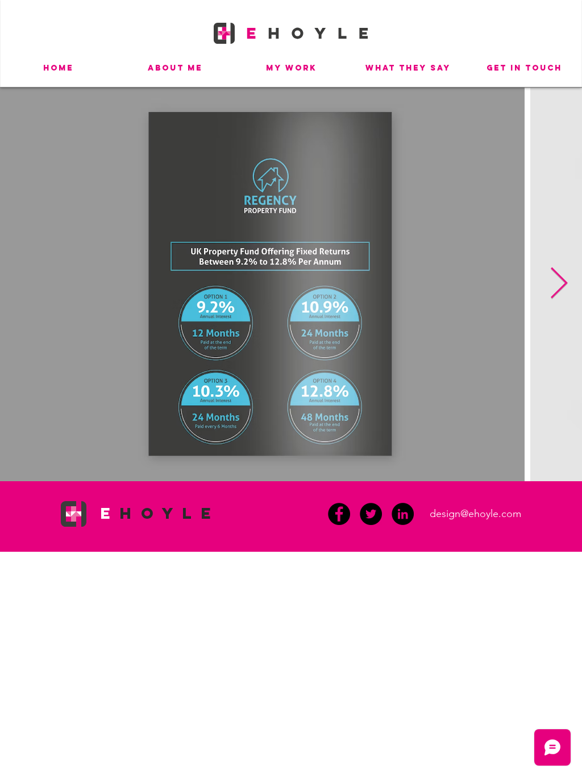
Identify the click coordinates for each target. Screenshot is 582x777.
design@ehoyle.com (475, 513)
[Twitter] (371, 514)
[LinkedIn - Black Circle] (403, 514)
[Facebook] (339, 514)
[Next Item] (559, 284)
